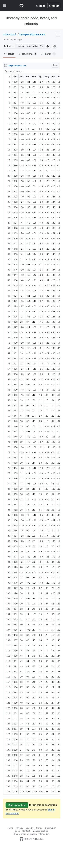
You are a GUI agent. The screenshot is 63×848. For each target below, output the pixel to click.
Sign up (54, 5)
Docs (17, 831)
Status (39, 828)
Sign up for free (17, 805)
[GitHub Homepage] (21, 839)
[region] (31, 431)
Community (50, 828)
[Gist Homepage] (21, 6)
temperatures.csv (32, 34)
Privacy (19, 828)
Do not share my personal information (31, 834)
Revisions (29, 53)
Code (11, 53)
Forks (50, 53)
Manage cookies (40, 831)
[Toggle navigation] (5, 5)
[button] (48, 46)
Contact (26, 831)
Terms (10, 828)
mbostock (10, 34)
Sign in (40, 5)
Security (30, 828)
